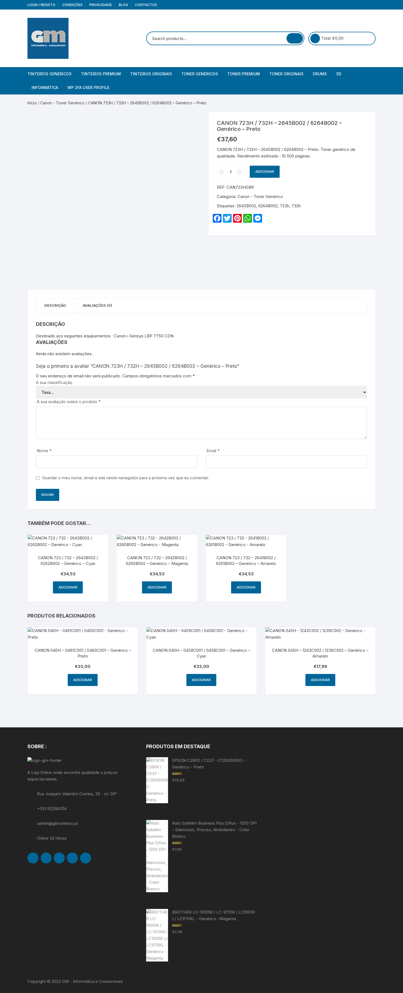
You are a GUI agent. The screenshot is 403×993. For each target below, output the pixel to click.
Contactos (146, 5)
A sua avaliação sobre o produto (69, 401)
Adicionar (264, 172)
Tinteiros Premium (101, 73)
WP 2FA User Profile (88, 87)
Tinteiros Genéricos (49, 73)
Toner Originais (286, 73)
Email (213, 450)
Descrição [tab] (55, 305)
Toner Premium (243, 73)
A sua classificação (54, 382)
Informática (45, 87)
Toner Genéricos (199, 73)
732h (296, 205)
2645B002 (246, 205)
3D (338, 73)
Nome (44, 450)
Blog (123, 5)
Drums (320, 73)
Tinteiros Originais (151, 73)
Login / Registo (41, 5)
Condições (72, 5)
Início (32, 103)
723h (284, 205)
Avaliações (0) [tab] (97, 305)
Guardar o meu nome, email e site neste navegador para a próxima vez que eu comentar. (125, 477)
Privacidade (100, 5)
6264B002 (268, 205)
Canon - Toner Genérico (62, 103)
